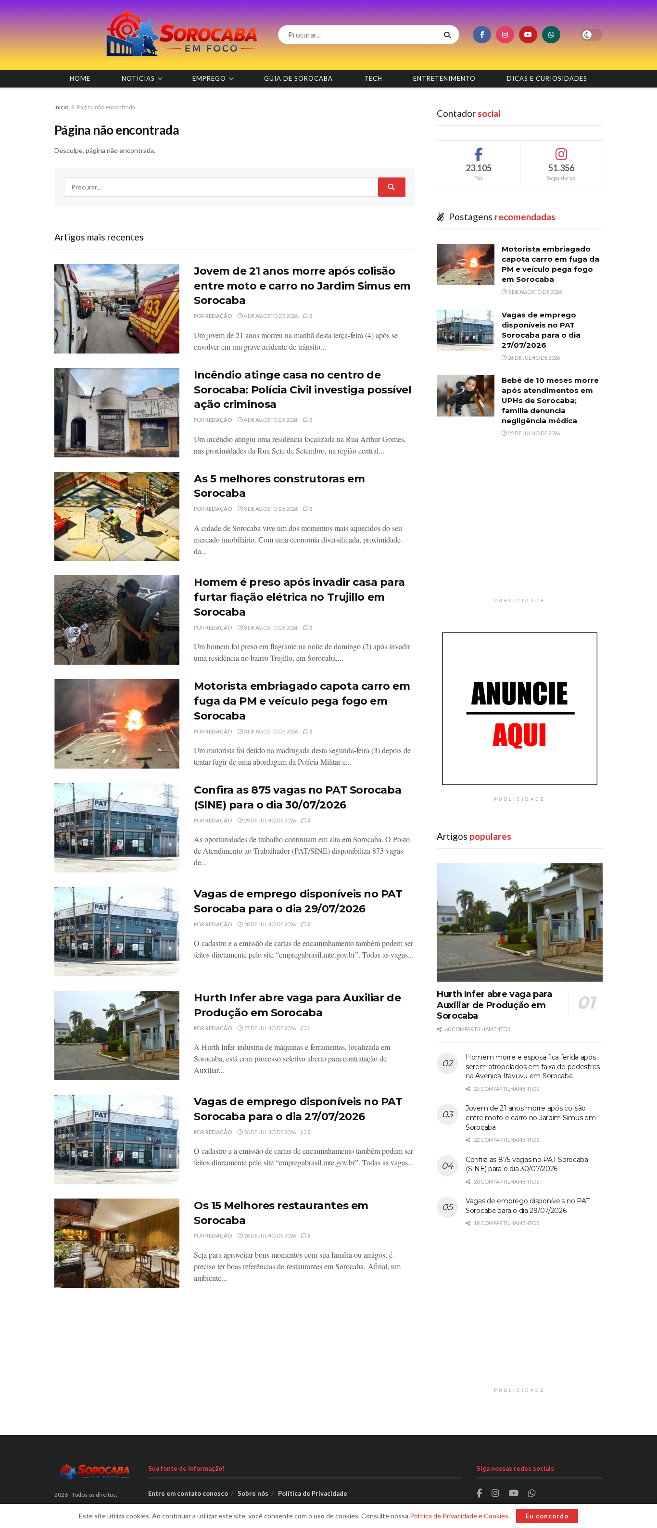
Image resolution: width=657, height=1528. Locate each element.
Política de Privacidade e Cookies (459, 1516)
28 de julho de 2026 (269, 924)
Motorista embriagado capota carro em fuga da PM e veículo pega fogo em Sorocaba (302, 701)
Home (80, 78)
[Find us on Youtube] (528, 34)
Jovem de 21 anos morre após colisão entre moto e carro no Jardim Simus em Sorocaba (302, 286)
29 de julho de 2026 (269, 820)
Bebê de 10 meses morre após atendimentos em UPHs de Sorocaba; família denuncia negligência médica (550, 400)
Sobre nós (253, 1493)
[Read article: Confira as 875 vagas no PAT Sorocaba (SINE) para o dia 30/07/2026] (116, 827)
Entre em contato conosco (188, 1493)
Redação (218, 316)
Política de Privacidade (312, 1493)
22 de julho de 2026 (533, 433)
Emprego (209, 78)
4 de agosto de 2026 (270, 316)
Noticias (138, 78)
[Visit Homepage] (157, 35)
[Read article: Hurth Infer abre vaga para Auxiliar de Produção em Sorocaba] (116, 1035)
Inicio (61, 107)
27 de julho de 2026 (269, 1028)
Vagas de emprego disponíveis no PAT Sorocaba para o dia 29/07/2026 (528, 1206)
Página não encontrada (106, 107)
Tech (373, 78)
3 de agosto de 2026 (270, 508)
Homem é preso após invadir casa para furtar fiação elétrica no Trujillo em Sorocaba (299, 597)
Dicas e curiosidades (547, 78)
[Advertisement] (520, 525)
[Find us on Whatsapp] (551, 34)
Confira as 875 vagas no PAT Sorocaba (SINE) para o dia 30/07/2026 (527, 1164)
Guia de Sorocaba (298, 78)
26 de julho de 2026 (269, 1132)
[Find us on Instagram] (505, 34)
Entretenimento (444, 78)
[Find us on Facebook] (482, 34)
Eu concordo (547, 1516)
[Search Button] (449, 34)
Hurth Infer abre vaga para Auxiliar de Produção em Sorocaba (494, 1005)
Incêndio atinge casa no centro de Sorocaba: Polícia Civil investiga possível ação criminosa (303, 389)
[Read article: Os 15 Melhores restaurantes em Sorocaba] (116, 1243)
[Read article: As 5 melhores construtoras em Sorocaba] (116, 516)
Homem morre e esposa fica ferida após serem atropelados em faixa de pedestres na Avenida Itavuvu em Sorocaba (533, 1066)
